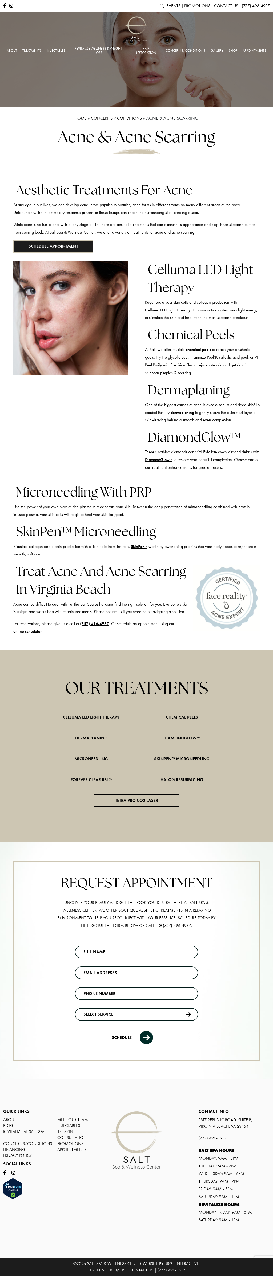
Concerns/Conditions (27, 1143)
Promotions (197, 5)
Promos (116, 1270)
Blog (8, 1125)
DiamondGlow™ (158, 459)
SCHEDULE (122, 1037)
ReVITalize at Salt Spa (24, 1131)
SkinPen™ (139, 546)
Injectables (68, 1125)
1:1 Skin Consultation (72, 1134)
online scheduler (27, 631)
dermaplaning (182, 412)
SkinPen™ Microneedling (182, 758)
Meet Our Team (72, 1119)
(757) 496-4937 (256, 5)
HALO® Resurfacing (181, 779)
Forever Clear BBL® (91, 779)
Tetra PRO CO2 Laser (136, 800)
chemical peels (198, 349)
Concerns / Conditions (116, 118)
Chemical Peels (182, 717)
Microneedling (91, 758)
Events (173, 5)
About (9, 1119)
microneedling (200, 506)
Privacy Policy (17, 1155)
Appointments (71, 1149)
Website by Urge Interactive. (171, 1263)
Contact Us (226, 5)
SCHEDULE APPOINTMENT (53, 246)
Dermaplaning (91, 738)
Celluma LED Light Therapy (168, 310)
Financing (14, 1149)
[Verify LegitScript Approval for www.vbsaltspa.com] (24, 1188)
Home (80, 118)
